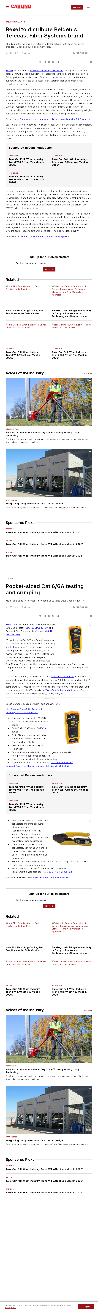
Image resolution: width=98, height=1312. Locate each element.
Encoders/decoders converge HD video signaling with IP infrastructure (56, 119)
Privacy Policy (10, 1308)
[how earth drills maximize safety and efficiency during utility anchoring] (49, 402)
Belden (9, 70)
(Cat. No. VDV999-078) (61, 867)
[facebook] (40, 62)
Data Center (11, 500)
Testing (9, 579)
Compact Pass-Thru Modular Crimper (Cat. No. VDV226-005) (37, 761)
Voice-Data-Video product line (60, 690)
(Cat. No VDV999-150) (61, 758)
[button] (7, 7)
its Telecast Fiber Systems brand (46, 70)
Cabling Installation (15, 22)
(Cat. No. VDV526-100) (36, 628)
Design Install (12, 429)
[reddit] (53, 62)
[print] (91, 62)
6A (44, 723)
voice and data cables (62, 676)
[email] (57, 62)
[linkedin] (45, 62)
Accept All (86, 1307)
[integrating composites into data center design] (49, 473)
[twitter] (49, 62)
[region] (49, 1306)
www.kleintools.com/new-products (50, 872)
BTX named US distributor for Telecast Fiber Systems (42, 236)
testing (13, 647)
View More (87, 373)
